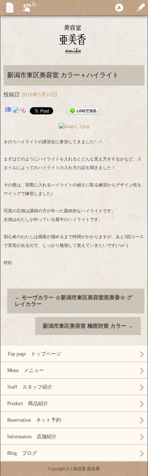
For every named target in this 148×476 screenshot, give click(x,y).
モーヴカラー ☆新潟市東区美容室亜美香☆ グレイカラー (73, 301)
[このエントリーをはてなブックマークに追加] (8, 110)
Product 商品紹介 (27, 403)
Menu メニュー (25, 370)
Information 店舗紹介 (32, 436)
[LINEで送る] (83, 110)
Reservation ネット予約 (34, 420)
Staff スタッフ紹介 (29, 387)
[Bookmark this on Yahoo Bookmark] (23, 110)
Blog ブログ (22, 453)
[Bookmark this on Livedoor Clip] (16, 110)
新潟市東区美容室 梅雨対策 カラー (88, 326)
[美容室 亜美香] (74, 38)
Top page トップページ (34, 354)
